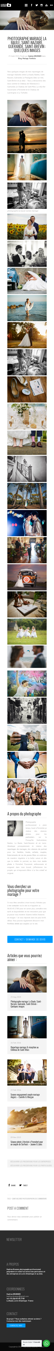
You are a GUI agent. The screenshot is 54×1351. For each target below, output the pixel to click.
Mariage (25, 58)
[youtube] (46, 5)
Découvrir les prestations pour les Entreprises (30, 1161)
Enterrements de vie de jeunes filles (21, 855)
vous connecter (23, 1216)
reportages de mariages (17, 849)
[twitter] (36, 5)
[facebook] (31, 5)
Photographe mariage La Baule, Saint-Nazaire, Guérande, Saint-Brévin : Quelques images (26, 1004)
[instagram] (41, 5)
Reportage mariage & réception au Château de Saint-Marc (25, 1048)
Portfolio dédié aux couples (18, 923)
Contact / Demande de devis (30, 939)
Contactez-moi (16, 1325)
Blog (20, 58)
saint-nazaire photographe (22, 1198)
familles (20, 852)
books (28, 852)
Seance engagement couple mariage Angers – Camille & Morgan (25, 1095)
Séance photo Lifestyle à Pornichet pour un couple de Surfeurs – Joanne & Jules (27, 1142)
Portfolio (32, 58)
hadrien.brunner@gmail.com (18, 1296)
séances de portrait (39, 849)
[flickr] (51, 5)
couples (43, 852)
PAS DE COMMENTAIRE (40, 1198)
